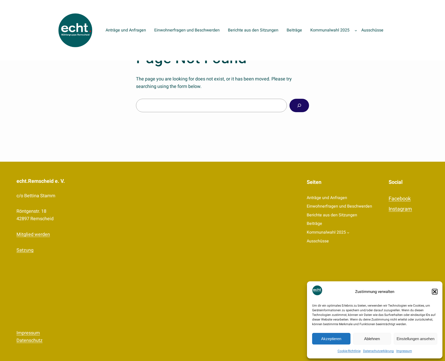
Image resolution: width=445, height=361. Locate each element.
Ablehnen (372, 339)
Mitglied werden (33, 234)
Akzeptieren (331, 339)
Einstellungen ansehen (415, 339)
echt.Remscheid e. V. (40, 181)
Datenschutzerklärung (378, 351)
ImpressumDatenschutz (29, 337)
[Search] (299, 105)
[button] (434, 291)
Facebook (400, 198)
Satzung (24, 250)
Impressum (404, 351)
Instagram (400, 209)
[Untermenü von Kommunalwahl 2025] (356, 30)
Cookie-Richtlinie (349, 351)
